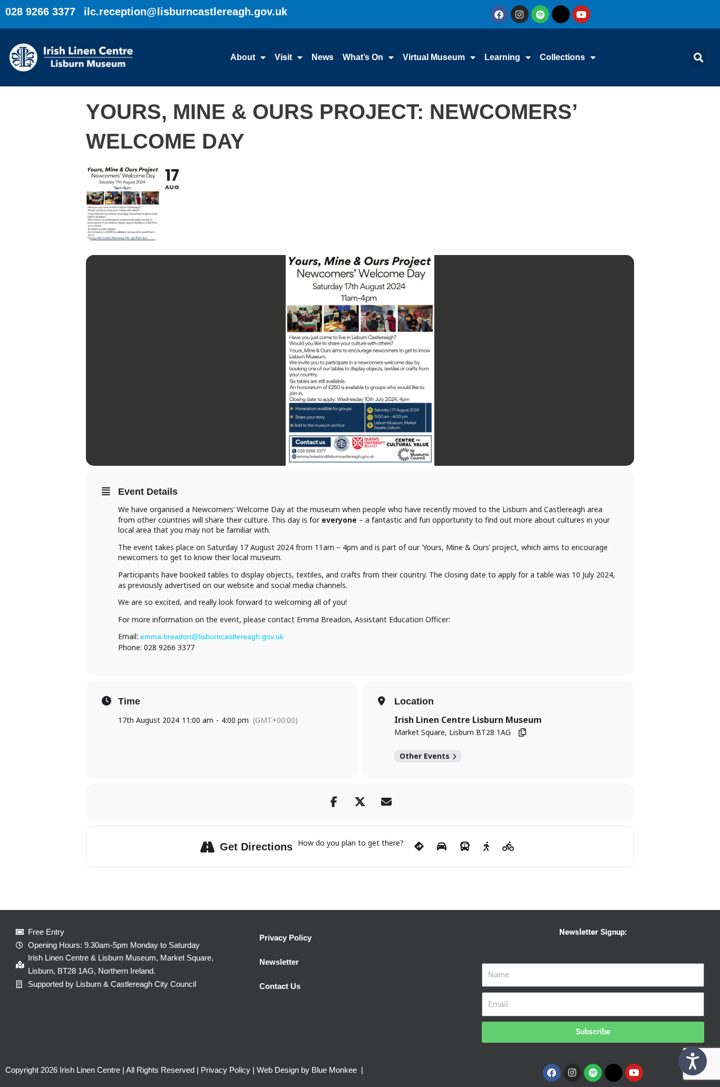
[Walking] (486, 847)
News (323, 57)
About (242, 57)
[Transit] (464, 847)
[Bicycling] (508, 847)
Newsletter (279, 961)
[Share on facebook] (333, 802)
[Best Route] (419, 847)
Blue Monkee (334, 1069)
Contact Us (279, 986)
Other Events (425, 756)
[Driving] (442, 847)
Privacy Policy (285, 937)
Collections (562, 57)
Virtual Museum (434, 57)
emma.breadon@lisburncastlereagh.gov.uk (212, 636)
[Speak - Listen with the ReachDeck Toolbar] (692, 1061)
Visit (283, 57)
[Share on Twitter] (360, 802)
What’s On (363, 57)
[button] (698, 57)
